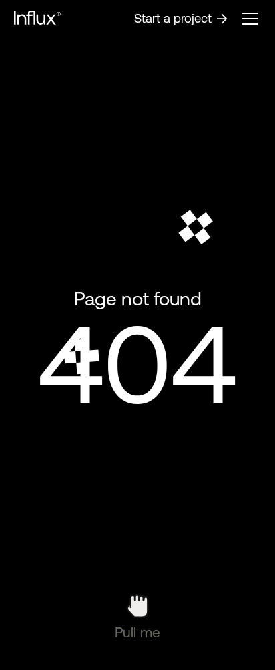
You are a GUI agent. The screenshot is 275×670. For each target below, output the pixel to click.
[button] (250, 18)
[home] (37, 18)
